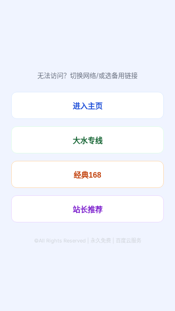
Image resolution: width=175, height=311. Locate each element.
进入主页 (88, 106)
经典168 (87, 175)
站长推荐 (88, 210)
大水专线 (88, 141)
